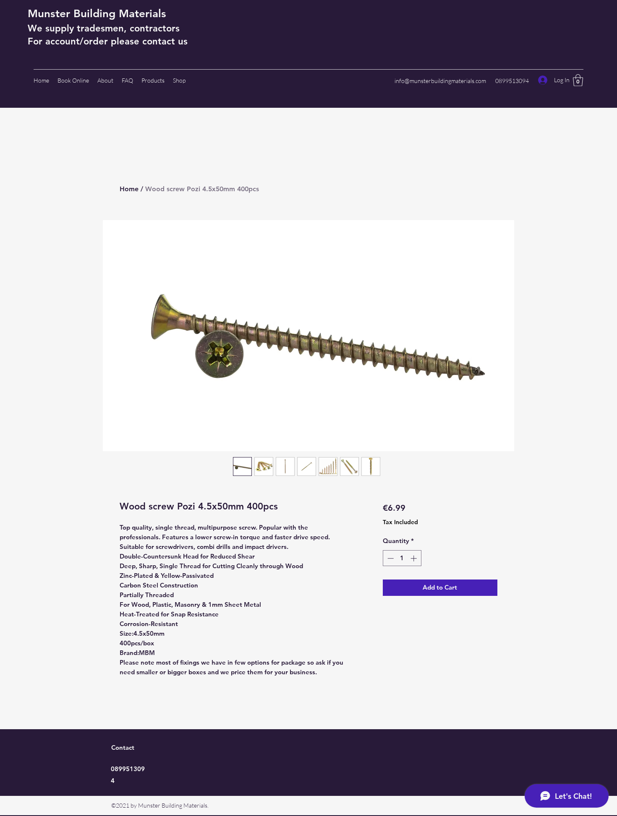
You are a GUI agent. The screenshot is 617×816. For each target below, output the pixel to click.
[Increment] (414, 558)
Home (129, 189)
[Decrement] (389, 558)
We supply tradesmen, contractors (104, 28)
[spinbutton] (402, 558)
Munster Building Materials (97, 13)
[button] (578, 80)
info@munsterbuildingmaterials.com (440, 80)
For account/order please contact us (108, 41)
